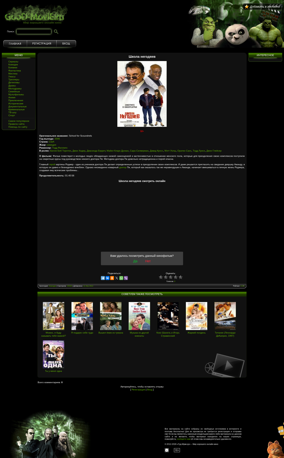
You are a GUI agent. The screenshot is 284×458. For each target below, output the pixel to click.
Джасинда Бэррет (96, 150)
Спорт (11, 115)
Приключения (15, 100)
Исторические (15, 103)
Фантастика (14, 70)
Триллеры (13, 79)
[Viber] (126, 278)
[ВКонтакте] (107, 278)
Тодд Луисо (199, 150)
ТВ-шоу (12, 112)
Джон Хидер (78, 150)
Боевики (12, 67)
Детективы (14, 82)
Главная (15, 43)
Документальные (17, 106)
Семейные (14, 91)
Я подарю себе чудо (82, 332)
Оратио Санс (184, 150)
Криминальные (16, 109)
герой (52, 164)
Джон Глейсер (214, 150)
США (51, 141)
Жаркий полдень (197, 332)
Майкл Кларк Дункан (118, 150)
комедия (51, 144)
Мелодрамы (15, 88)
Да (135, 261)
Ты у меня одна (53, 371)
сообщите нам (183, 439)
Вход (66, 43)
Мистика (12, 73)
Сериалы (13, 61)
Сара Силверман (139, 150)
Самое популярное (18, 121)
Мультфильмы (16, 94)
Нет (148, 261)
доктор (122, 167)
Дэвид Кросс (156, 150)
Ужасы (11, 76)
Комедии (13, 64)
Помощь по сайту (17, 127)
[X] (117, 278)
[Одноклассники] (112, 278)
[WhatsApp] (121, 278)
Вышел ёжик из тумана (110, 332)
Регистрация (42, 43)
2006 (57, 138)
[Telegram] (103, 278)
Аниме (11, 97)
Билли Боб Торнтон (60, 150)
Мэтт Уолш (170, 150)
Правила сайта (16, 124)
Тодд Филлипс (60, 147)
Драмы (12, 85)
